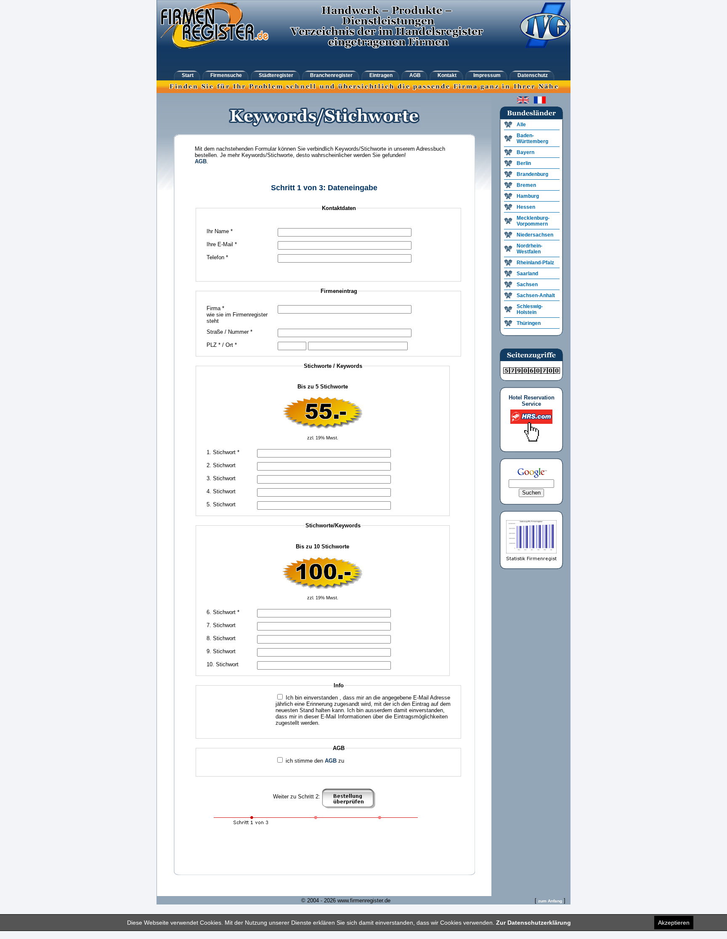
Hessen (526, 207)
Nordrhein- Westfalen (529, 249)
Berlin (524, 163)
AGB (201, 161)
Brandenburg (532, 174)
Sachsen (527, 284)
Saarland (527, 274)
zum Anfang (550, 901)
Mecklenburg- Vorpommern (533, 221)
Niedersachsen (535, 235)
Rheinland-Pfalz (535, 263)
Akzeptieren (674, 922)
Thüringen (529, 323)
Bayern (525, 152)
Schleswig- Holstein (530, 309)
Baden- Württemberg (532, 138)
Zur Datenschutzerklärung (533, 922)
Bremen (526, 185)
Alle (521, 125)
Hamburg (528, 196)
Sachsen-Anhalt (536, 295)
